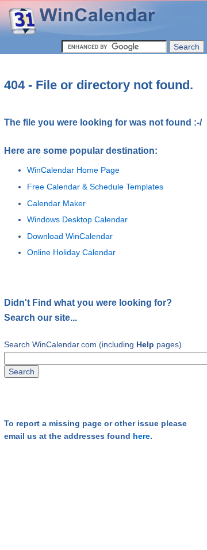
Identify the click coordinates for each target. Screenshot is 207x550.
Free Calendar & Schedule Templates (95, 186)
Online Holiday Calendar (71, 252)
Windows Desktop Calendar (77, 219)
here (141, 436)
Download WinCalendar (70, 236)
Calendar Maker (56, 203)
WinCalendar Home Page (73, 170)
